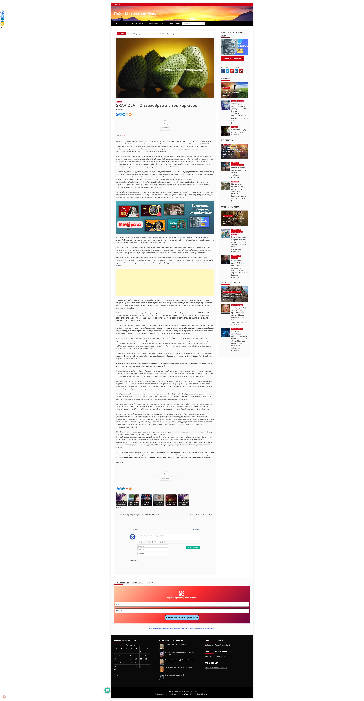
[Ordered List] (149, 542)
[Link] (160, 542)
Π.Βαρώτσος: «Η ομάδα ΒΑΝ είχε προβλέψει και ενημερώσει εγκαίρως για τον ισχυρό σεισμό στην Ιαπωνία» (239, 268)
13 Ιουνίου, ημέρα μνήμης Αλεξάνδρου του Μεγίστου (233, 220)
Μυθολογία (227, 78)
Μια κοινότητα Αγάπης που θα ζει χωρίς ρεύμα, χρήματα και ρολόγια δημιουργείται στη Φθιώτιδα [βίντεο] (238, 191)
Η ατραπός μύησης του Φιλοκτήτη (239, 131)
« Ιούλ (116, 675)
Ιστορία (234, 101)
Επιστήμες (119, 101)
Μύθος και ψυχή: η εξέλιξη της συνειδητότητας (233, 91)
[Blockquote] (155, 542)
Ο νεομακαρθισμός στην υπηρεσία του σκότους (233, 295)
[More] (130, 114)
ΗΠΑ (123, 135)
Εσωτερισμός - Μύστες (237, 165)
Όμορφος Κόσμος (137, 23)
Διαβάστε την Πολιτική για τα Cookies (218, 645)
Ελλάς (124, 23)
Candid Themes (202, 694)
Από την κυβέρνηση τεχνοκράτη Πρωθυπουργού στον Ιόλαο (139, 515)
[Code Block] (157, 542)
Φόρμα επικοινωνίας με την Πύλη (216, 668)
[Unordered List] (152, 542)
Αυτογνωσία (227, 140)
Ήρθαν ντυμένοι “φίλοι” (156, 23)
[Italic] (141, 542)
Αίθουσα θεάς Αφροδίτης (231, 59)
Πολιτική (234, 234)
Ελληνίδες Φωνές (230, 207)
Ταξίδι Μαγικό (174, 23)
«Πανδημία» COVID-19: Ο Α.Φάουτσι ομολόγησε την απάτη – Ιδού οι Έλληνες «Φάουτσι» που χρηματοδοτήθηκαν (239, 315)
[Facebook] (117, 114)
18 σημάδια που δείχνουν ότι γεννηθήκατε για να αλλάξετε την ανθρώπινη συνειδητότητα (233, 150)
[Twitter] (120, 114)
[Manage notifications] (4, 696)
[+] (165, 542)
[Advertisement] (165, 282)
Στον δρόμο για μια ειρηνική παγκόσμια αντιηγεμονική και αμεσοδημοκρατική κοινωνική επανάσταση (239, 243)
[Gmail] (127, 114)
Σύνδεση (197, 529)
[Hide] (1, 27)
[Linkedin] (123, 114)
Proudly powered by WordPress (166, 694)
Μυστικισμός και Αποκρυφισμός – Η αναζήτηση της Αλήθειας (238, 171)
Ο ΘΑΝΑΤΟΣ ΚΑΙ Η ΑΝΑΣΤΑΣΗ (199, 515)
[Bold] (139, 542)
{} (163, 542)
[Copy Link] (2, 24)
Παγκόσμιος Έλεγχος (237, 232)
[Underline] (144, 542)
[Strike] (147, 542)
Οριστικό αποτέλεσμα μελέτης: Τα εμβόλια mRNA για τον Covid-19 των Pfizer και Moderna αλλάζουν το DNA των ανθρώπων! (239, 339)
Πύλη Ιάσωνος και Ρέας (135, 13)
